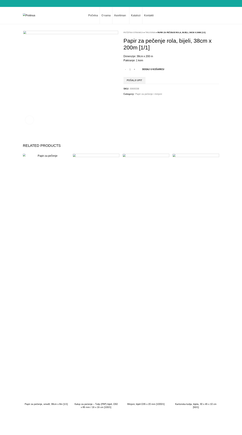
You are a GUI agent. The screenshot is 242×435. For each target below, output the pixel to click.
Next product (217, 32)
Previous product (211, 32)
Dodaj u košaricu (153, 69)
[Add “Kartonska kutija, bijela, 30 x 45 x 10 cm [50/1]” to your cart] (217, 159)
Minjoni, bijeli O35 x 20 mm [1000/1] (146, 404)
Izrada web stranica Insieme (203, 430)
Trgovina (150, 32)
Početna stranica (133, 32)
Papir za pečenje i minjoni (148, 94)
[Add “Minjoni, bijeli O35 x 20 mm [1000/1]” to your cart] (167, 159)
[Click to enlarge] (29, 120)
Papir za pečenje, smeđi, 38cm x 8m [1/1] (46, 404)
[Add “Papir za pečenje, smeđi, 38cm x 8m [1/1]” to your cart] (67, 159)
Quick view (67, 166)
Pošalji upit (134, 80)
